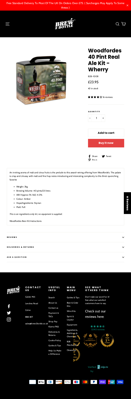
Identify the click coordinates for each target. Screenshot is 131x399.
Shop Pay (52, 321)
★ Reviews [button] (127, 203)
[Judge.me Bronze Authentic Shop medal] (103, 340)
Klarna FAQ (53, 326)
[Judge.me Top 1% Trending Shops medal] (86, 355)
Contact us (53, 308)
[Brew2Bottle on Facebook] (9, 306)
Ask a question (17, 257)
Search (51, 297)
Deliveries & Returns (54, 333)
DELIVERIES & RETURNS (20, 247)
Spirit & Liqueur (70, 318)
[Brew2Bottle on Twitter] (9, 313)
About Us (52, 302)
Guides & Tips (54, 345)
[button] (95, 97)
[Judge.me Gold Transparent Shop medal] (86, 340)
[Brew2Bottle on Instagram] (9, 319)
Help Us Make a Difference (54, 352)
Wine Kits (71, 311)
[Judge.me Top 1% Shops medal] (120, 340)
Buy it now (106, 143)
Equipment (72, 324)
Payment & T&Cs (53, 314)
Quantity (94, 112)
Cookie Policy (54, 340)
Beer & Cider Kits (72, 304)
